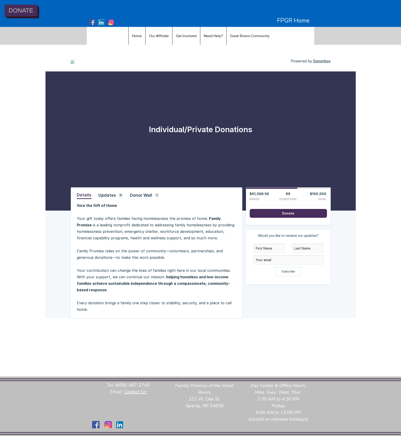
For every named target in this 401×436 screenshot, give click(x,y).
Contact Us (135, 392)
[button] (158, 36)
